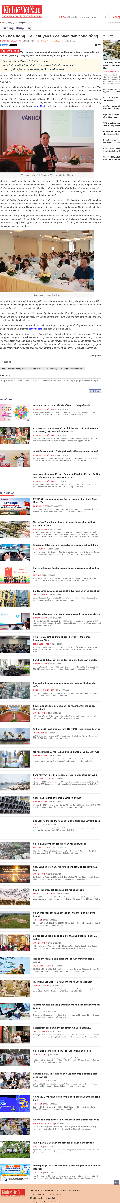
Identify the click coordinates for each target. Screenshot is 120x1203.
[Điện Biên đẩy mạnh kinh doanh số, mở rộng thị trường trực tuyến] (15, 621)
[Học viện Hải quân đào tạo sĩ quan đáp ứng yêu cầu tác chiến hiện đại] (15, 575)
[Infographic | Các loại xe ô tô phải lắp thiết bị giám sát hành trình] (15, 552)
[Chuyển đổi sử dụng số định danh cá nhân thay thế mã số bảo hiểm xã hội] (15, 713)
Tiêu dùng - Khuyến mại (43, 409)
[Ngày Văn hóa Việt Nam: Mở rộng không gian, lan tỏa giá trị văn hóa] (15, 874)
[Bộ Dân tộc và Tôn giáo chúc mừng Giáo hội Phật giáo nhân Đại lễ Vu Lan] (15, 943)
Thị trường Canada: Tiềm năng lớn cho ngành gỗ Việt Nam (62, 982)
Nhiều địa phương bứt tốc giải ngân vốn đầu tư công (59, 844)
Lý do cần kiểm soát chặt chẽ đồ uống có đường (25, 61)
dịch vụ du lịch (35, 329)
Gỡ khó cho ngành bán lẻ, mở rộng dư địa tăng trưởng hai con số (66, 1120)
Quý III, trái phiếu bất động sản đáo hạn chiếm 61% (58, 890)
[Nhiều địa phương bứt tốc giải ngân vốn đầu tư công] (15, 850)
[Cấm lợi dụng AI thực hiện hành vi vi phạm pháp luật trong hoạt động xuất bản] (15, 1080)
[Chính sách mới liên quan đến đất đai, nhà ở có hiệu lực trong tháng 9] (15, 919)
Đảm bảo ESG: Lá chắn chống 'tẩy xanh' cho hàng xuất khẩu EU (65, 660)
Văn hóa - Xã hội (40, 595)
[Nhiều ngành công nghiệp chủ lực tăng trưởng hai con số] (15, 1058)
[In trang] (99, 45)
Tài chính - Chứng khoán (44, 690)
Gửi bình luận (94, 391)
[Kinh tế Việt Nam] (22, 11)
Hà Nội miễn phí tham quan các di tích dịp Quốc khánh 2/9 (62, 1028)
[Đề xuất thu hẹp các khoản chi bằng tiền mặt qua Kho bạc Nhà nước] (15, 690)
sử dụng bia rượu (36, 368)
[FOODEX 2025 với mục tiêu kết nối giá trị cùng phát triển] (15, 412)
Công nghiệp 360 (40, 506)
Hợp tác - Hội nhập (41, 986)
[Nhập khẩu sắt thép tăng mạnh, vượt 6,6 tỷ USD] (15, 805)
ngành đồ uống (40, 106)
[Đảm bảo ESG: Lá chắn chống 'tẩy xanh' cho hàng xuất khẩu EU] (15, 667)
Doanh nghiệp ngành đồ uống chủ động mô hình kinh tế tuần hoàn (34, 69)
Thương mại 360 (40, 529)
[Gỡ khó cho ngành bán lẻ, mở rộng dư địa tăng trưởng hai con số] (15, 1126)
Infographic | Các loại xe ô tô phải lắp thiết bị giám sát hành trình (65, 545)
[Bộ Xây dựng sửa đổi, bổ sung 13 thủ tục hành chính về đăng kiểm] (15, 598)
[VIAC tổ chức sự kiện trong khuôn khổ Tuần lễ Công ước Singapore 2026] (15, 644)
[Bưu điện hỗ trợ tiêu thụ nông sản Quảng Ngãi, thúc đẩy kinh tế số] (15, 828)
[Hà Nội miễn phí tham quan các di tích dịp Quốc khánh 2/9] (15, 1034)
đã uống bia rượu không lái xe (72, 368)
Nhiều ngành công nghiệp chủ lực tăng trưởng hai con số (62, 1051)
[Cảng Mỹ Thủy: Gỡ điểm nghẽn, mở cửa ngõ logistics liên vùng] (15, 782)
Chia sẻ (5, 45)
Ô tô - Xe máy (39, 549)
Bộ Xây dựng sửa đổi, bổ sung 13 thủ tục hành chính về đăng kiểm (66, 591)
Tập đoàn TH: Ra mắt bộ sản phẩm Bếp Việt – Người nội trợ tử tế (65, 451)
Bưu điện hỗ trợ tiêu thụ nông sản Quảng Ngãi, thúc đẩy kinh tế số (66, 821)
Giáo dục (37, 575)
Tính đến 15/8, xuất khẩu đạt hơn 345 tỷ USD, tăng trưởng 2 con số (66, 729)
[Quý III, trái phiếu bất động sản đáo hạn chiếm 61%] (15, 897)
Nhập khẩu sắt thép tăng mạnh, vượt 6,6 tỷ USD (57, 798)
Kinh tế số (37, 825)
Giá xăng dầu (72, 17)
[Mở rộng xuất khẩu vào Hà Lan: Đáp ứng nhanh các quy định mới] (15, 759)
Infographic (38, 733)
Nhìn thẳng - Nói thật (42, 848)
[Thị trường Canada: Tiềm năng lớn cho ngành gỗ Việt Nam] (15, 989)
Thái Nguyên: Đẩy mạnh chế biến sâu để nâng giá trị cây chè (63, 1143)
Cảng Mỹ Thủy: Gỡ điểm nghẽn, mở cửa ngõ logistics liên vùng (65, 775)
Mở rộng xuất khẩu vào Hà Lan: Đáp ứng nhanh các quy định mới (66, 752)
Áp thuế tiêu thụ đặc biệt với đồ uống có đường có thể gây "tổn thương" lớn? (38, 65)
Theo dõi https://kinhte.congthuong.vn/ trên (51, 41)
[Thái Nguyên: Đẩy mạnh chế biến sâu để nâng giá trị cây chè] (15, 1149)
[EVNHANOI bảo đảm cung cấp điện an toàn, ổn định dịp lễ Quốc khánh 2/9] (15, 506)
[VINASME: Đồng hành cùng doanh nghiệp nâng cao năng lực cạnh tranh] (15, 1103)
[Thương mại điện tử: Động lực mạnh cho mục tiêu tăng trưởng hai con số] (15, 1011)
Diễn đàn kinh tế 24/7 (42, 644)
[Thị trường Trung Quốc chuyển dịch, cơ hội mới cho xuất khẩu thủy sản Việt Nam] (15, 529)
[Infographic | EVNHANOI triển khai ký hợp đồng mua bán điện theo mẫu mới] (15, 1172)
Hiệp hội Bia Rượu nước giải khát (14, 368)
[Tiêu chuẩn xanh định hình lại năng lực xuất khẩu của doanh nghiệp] (15, 965)
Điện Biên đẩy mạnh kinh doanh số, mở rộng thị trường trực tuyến (66, 614)
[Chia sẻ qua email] (96, 45)
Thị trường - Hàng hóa (43, 1124)
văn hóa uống (52, 368)
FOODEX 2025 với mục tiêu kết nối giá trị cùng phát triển (61, 405)
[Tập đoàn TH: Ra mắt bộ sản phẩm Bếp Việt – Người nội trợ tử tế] (15, 458)
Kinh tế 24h (38, 920)
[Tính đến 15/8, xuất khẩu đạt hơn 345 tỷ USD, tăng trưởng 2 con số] (15, 736)
